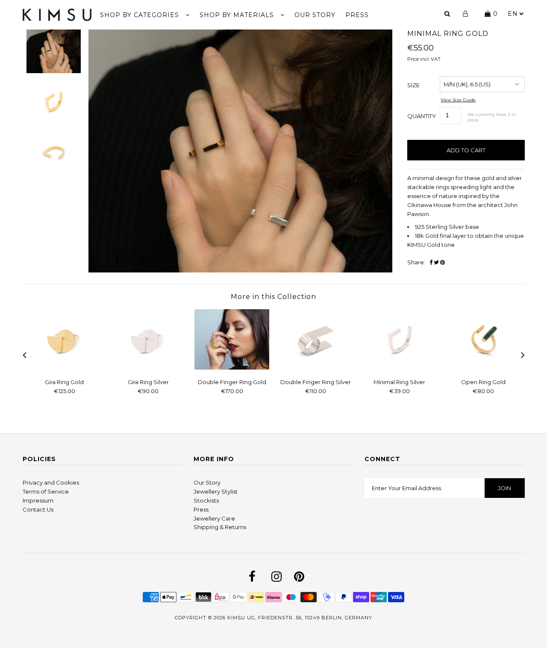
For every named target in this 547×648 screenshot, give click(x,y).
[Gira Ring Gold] (64, 367)
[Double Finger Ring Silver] (315, 367)
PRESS (357, 15)
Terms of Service (46, 491)
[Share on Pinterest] (442, 262)
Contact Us (38, 509)
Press (201, 509)
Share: (416, 262)
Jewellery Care (214, 518)
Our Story (207, 482)
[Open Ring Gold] (483, 367)
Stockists (206, 500)
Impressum (38, 500)
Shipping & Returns (220, 527)
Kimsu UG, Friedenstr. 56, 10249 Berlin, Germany (299, 618)
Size (413, 85)
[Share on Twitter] (436, 262)
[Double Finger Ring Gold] (232, 367)
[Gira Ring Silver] (148, 367)
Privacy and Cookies (51, 482)
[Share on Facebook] (430, 262)
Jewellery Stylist (216, 491)
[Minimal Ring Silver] (399, 367)
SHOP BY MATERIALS (238, 15)
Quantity (421, 115)
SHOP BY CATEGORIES (140, 15)
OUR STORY (314, 15)
